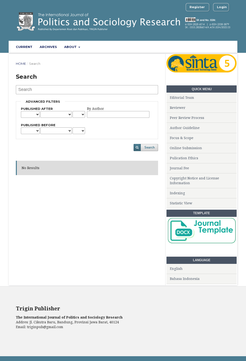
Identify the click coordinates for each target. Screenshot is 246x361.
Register (197, 7)
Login (222, 7)
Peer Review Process (187, 117)
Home (21, 63)
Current (24, 47)
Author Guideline (185, 127)
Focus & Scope (181, 138)
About (71, 47)
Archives (48, 47)
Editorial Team (182, 97)
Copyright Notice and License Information (194, 180)
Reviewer (177, 107)
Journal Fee (179, 168)
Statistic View (181, 203)
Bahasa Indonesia (185, 278)
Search (149, 147)
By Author (95, 108)
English (176, 268)
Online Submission (186, 148)
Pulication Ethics (184, 158)
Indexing (177, 193)
